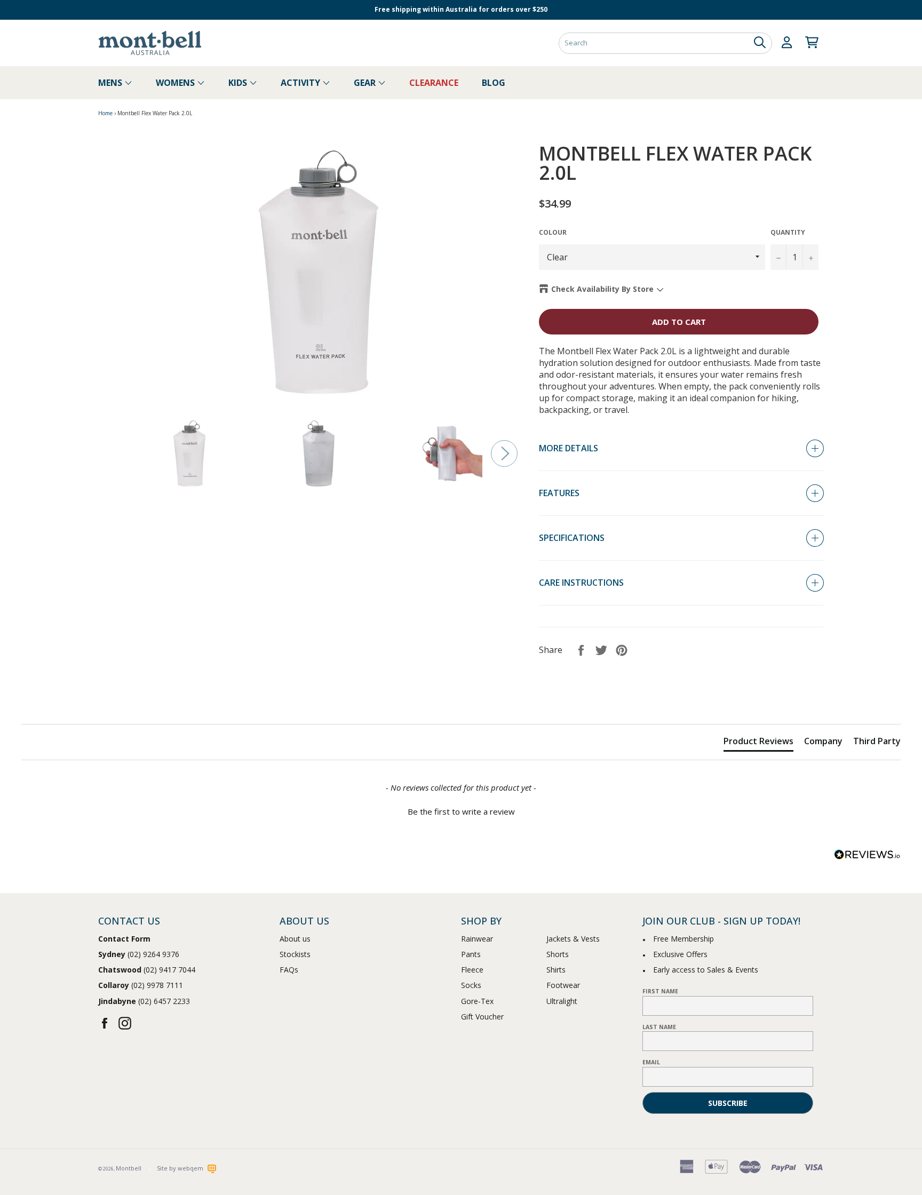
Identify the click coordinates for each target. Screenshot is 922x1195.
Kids (238, 83)
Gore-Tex (477, 1001)
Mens (111, 83)
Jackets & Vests (573, 939)
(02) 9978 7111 (140, 985)
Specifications (572, 538)
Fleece (472, 970)
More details (568, 448)
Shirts (556, 970)
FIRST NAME (660, 991)
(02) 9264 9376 (138, 954)
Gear (366, 83)
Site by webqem (181, 1168)
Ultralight (561, 1001)
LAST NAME (659, 1027)
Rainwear (477, 939)
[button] (461, 810)
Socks (471, 985)
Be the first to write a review (461, 811)
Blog (493, 83)
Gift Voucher (482, 1016)
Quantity (787, 232)
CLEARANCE (433, 83)
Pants (471, 954)
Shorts (557, 954)
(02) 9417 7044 (146, 970)
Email (651, 1062)
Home (105, 113)
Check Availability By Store (602, 289)
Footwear (563, 985)
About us (295, 939)
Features (559, 493)
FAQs (289, 970)
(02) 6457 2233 (144, 1001)
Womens (176, 83)
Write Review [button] (863, 698)
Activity (301, 83)
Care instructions (581, 582)
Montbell (128, 1168)
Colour (553, 232)
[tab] (758, 743)
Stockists (295, 954)
